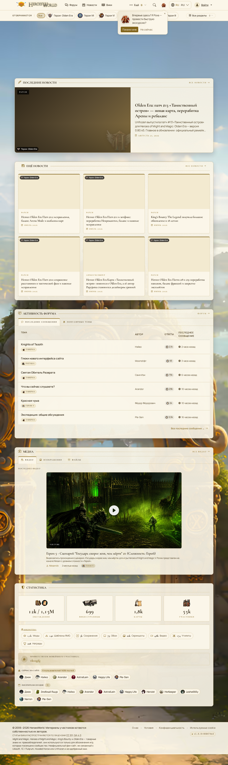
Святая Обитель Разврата (38, 372)
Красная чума (30, 401)
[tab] (39, 322)
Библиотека (29, 630)
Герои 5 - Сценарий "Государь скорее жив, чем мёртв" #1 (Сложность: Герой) (101, 553)
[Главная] (36, 5)
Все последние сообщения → (187, 428)
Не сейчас (146, 29)
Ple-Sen (139, 417)
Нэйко (138, 346)
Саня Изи (140, 375)
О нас (135, 727)
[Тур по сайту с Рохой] (164, 5)
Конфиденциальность (171, 727)
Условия (149, 727)
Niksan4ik (54, 565)
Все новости (197, 83)
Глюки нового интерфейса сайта (42, 358)
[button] (203, 5)
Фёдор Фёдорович (145, 403)
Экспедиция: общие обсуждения (42, 415)
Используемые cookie (203, 727)
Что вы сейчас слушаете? (38, 386)
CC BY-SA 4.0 (73, 735)
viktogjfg (35, 661)
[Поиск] (154, 5)
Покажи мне (129, 29)
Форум (202, 313)
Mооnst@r (140, 360)
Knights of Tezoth (32, 344)
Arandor (139, 389)
